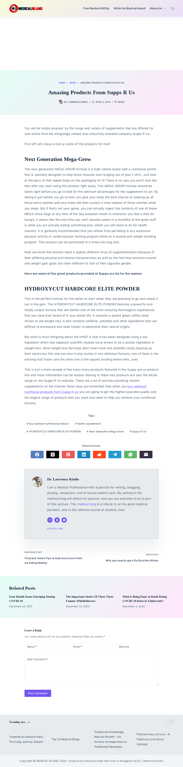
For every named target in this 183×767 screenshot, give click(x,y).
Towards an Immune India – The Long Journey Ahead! (27, 739)
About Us (156, 8)
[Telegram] (114, 454)
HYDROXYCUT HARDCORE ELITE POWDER (54, 431)
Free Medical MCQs (96, 8)
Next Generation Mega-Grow (105, 431)
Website (124, 646)
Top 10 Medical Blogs (66, 739)
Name (32, 646)
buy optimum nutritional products (48, 423)
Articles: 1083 (55, 528)
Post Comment (38, 693)
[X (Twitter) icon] (64, 520)
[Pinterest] (68, 454)
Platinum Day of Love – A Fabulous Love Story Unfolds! (153, 739)
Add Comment (37, 659)
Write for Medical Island (129, 8)
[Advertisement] (91, 44)
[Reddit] (99, 454)
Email (77, 646)
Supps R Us (138, 431)
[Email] (146, 454)
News (121, 102)
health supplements (88, 423)
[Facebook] (37, 454)
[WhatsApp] (130, 454)
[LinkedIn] (83, 454)
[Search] (172, 8)
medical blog (86, 504)
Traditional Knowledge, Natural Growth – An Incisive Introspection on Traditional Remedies (110, 739)
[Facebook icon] (50, 520)
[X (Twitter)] (52, 454)
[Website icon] (57, 520)
